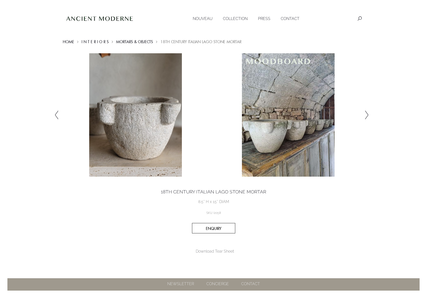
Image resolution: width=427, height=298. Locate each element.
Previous (57, 115)
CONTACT (290, 18)
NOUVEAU (203, 18)
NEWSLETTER (180, 283)
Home (68, 41)
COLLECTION (235, 18)
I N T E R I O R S (95, 41)
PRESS (264, 18)
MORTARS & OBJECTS (134, 41)
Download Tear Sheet (215, 251)
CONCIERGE (217, 283)
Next (367, 115)
